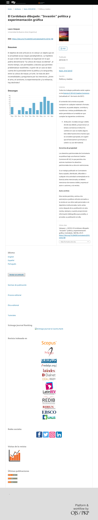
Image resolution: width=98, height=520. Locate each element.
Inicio (10, 9)
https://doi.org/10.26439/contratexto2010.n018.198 (32, 39)
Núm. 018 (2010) (29, 9)
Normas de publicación (17, 285)
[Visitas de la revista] (14, 461)
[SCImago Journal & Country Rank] (49, 329)
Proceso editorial (14, 295)
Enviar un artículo (17, 275)
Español (11, 260)
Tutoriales (12, 315)
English (11, 257)
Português (12, 264)
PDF (64, 48)
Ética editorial (13, 305)
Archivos (18, 9)
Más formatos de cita (68, 242)
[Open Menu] (7, 2)
